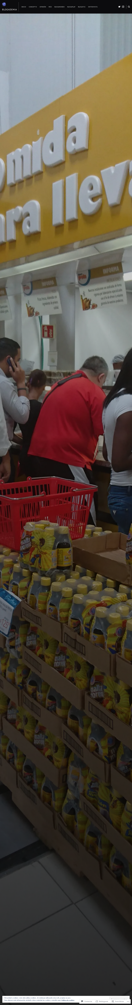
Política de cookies (67, 1000)
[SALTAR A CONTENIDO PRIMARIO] (66, 579)
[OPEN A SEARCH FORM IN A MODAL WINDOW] (129, 7)
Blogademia (9, 9)
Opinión (43, 7)
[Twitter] (119, 7)
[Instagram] (123, 7)
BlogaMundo (59, 7)
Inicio (23, 7)
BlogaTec (81, 7)
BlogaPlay (71, 7)
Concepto (33, 7)
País (50, 7)
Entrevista (92, 7)
